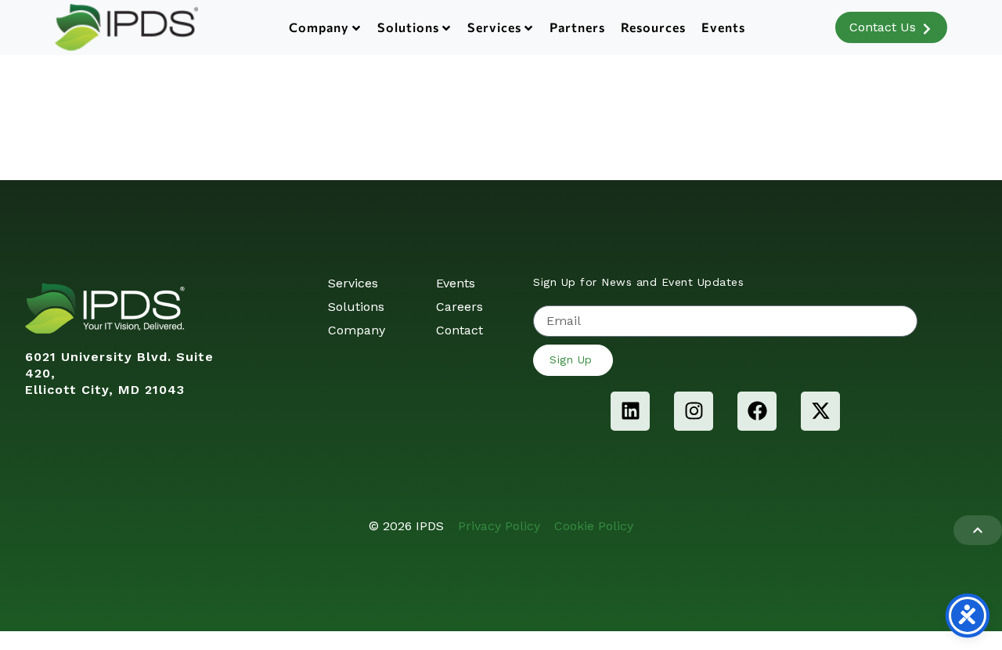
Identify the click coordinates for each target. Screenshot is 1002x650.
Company (319, 27)
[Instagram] (693, 411)
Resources (653, 27)
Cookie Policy (593, 525)
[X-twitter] (820, 411)
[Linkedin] (630, 411)
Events (723, 27)
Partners (577, 27)
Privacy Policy (499, 525)
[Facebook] (757, 411)
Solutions (408, 27)
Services (494, 27)
